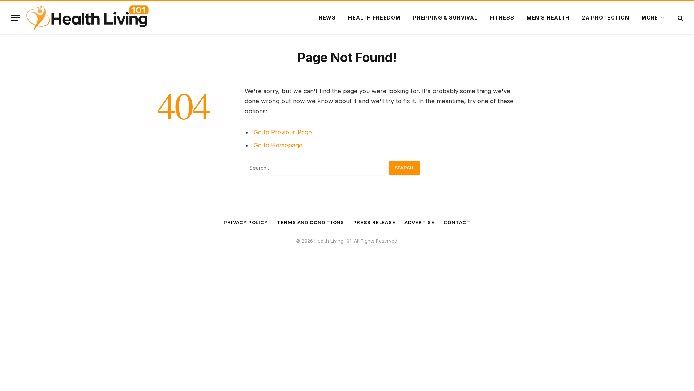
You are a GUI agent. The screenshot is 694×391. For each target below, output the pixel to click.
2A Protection (605, 17)
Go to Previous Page (283, 132)
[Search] (679, 18)
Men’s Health (548, 17)
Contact (457, 222)
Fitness (502, 17)
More (650, 17)
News (327, 17)
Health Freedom (374, 17)
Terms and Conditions (310, 222)
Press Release (374, 222)
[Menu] (15, 18)
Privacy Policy (246, 222)
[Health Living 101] (87, 18)
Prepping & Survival (445, 17)
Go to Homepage (278, 145)
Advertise (419, 222)
